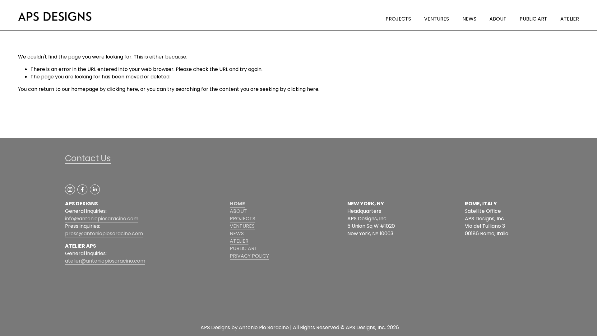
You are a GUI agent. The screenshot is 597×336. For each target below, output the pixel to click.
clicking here (122, 89)
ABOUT (498, 18)
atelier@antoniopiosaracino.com (105, 260)
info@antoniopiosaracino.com (101, 218)
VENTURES (436, 18)
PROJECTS (398, 18)
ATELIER (569, 18)
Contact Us (88, 158)
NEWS (469, 18)
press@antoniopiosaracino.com (104, 233)
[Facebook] (82, 189)
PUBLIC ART (533, 18)
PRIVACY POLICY (249, 255)
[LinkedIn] (95, 189)
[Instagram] (70, 189)
